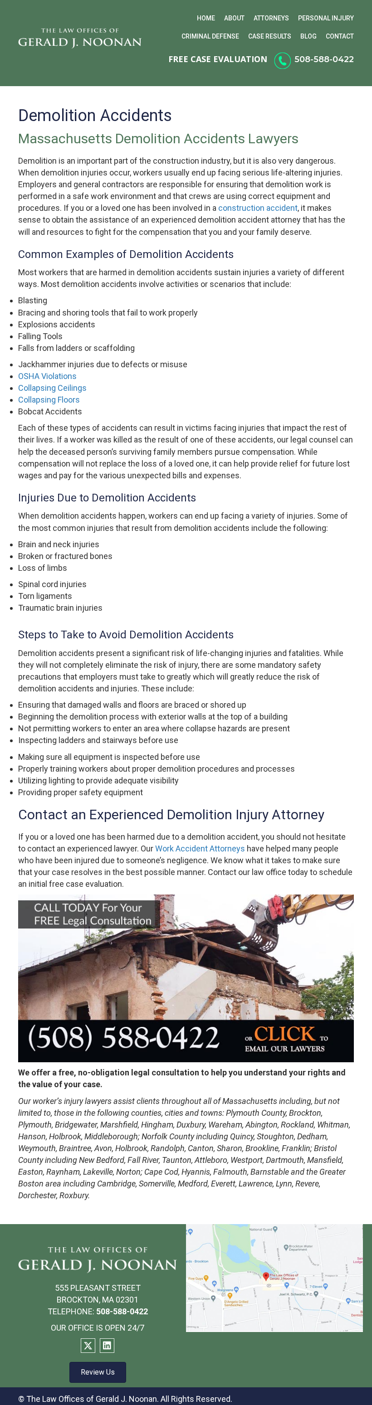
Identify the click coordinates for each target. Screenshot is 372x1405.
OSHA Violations (47, 376)
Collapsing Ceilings (52, 388)
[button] (88, 1345)
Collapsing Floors (49, 399)
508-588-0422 (324, 59)
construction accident (258, 208)
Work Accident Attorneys (200, 848)
